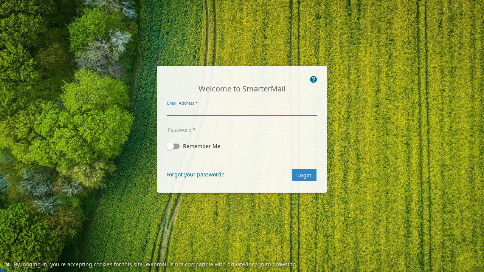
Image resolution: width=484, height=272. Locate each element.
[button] (242, 146)
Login (304, 175)
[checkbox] (242, 146)
